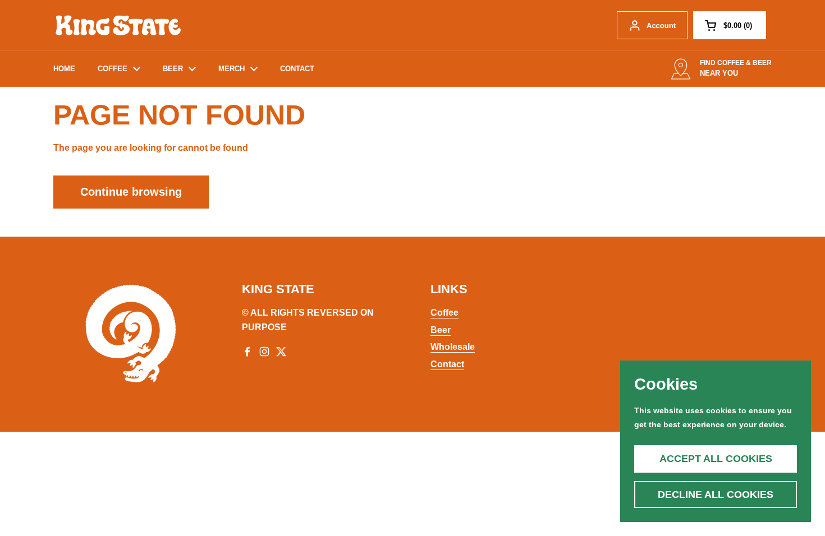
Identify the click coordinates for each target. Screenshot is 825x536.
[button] (729, 25)
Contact (447, 364)
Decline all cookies (715, 494)
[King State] (117, 25)
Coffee (444, 312)
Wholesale (452, 347)
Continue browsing (131, 192)
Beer (440, 330)
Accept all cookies (715, 458)
